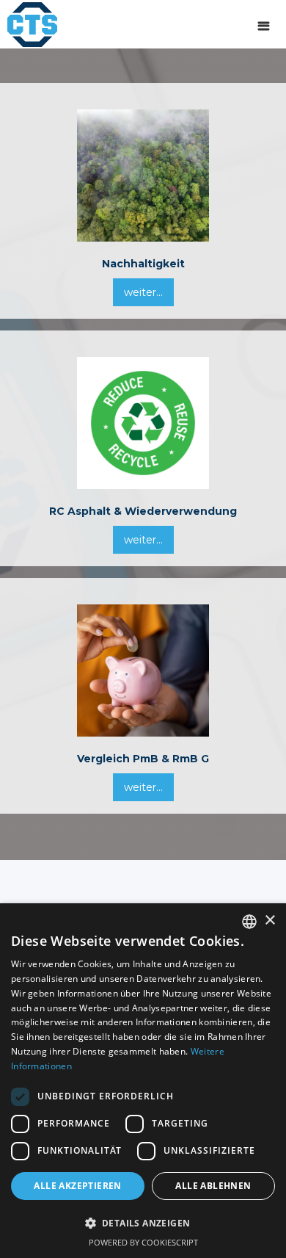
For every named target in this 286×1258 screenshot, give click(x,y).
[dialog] (143, 1080)
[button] (264, 24)
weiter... (143, 292)
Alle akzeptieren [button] (77, 1185)
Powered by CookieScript (143, 1242)
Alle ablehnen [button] (213, 1185)
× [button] (269, 920)
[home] (28, 23)
